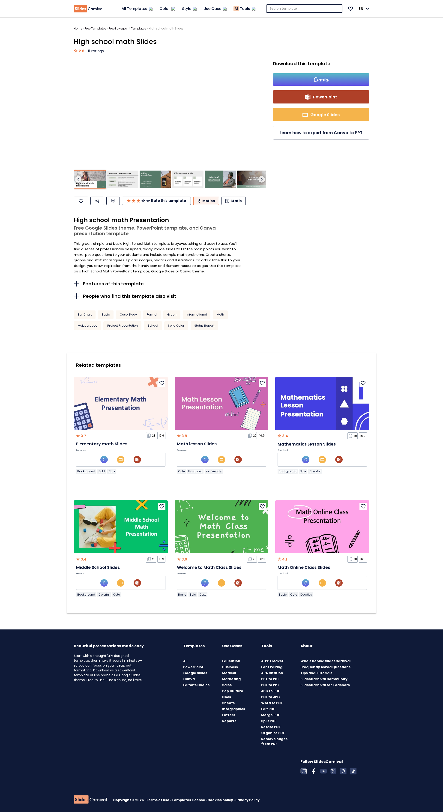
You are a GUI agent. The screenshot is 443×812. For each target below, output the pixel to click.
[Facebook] (313, 771)
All (185, 661)
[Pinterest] (343, 771)
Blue (303, 471)
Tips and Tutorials (316, 673)
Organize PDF (273, 733)
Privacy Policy (247, 800)
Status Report (204, 325)
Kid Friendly (214, 471)
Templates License (189, 800)
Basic (106, 314)
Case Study (128, 314)
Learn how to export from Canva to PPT (321, 133)
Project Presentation (122, 325)
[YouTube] (323, 771)
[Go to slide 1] (90, 179)
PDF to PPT (270, 685)
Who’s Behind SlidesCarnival (325, 661)
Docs (226, 697)
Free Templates (95, 28)
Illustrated (195, 471)
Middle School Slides (98, 567)
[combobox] (304, 8)
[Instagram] (303, 771)
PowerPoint (193, 667)
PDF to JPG (270, 697)
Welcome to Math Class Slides (209, 567)
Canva (189, 679)
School (153, 325)
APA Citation (272, 673)
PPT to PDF (270, 679)
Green (172, 314)
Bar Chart (85, 314)
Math (220, 314)
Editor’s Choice (196, 685)
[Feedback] (113, 201)
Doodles (306, 594)
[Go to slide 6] (253, 179)
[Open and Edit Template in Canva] (321, 79)
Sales (227, 685)
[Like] (81, 201)
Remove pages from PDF (274, 741)
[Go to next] (261, 179)
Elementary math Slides (101, 444)
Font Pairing (271, 667)
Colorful (314, 471)
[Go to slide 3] (155, 179)
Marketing (231, 679)
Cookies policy (220, 800)
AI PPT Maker (272, 661)
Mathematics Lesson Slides (307, 444)
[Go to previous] (78, 179)
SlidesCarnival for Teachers (325, 685)
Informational (197, 314)
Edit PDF (268, 709)
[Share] (97, 201)
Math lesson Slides (197, 444)
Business (230, 667)
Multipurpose (87, 325)
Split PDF (268, 721)
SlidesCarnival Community (323, 679)
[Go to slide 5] (220, 179)
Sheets (228, 703)
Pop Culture (232, 691)
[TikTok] (353, 771)
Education (231, 661)
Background (86, 471)
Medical (229, 673)
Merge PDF (270, 715)
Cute (111, 471)
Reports (229, 721)
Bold (102, 471)
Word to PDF (272, 703)
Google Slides (195, 673)
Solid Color (176, 325)
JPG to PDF (270, 691)
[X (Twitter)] (333, 771)
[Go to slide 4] (188, 179)
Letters (228, 715)
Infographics (233, 709)
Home (78, 28)
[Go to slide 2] (122, 179)
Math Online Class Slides (304, 567)
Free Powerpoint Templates (127, 28)
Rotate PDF (271, 727)
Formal (152, 314)
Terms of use (158, 800)
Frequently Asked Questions (325, 667)
